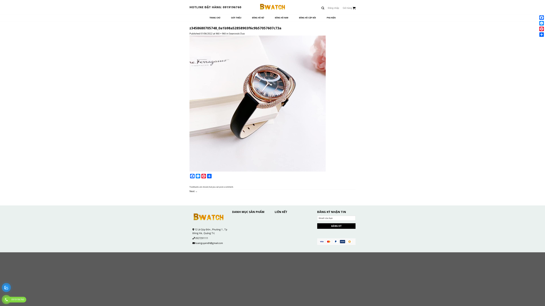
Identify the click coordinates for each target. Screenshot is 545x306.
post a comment (226, 187)
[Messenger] (541, 23)
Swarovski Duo (237, 33)
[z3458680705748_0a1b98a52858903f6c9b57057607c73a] (257, 103)
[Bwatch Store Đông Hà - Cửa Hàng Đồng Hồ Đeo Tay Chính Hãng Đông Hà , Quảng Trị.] (273, 7)
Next (193, 191)
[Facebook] (541, 17)
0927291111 (201, 238)
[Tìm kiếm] (322, 8)
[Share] (541, 34)
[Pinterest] (541, 29)
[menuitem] (215, 17)
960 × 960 (221, 33)
